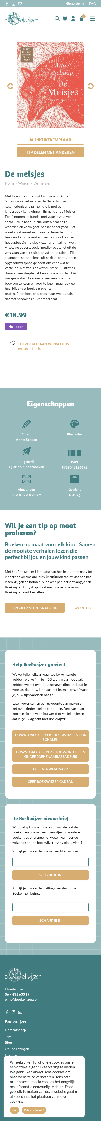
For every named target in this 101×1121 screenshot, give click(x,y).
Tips (8, 1036)
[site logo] (21, 18)
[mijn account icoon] (73, 18)
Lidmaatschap (15, 1030)
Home (9, 183)
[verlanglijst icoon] (65, 18)
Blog (8, 1042)
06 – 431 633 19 (17, 994)
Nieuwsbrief (74, 3)
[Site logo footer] (23, 975)
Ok (14, 1110)
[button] (92, 18)
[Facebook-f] (7, 4)
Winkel (24, 183)
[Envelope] (20, 4)
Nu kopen (15, 326)
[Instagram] (14, 4)
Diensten (12, 1055)
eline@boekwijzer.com (22, 999)
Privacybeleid (34, 1110)
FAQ (92, 3)
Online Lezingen (17, 1049)
